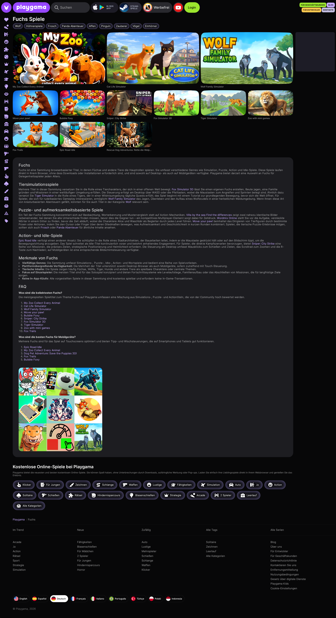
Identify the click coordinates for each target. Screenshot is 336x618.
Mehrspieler (149, 551)
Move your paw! (203, 221)
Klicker (146, 569)
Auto (144, 542)
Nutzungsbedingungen (285, 574)
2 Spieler (82, 556)
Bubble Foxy (32, 315)
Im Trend (18, 529)
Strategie (18, 565)
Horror (81, 569)
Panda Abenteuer (67, 227)
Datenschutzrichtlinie (284, 560)
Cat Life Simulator (35, 306)
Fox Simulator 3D (182, 189)
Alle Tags (211, 529)
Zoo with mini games (37, 328)
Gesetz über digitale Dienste (288, 579)
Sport (16, 560)
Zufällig (146, 529)
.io (14, 546)
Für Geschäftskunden (284, 556)
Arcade (17, 542)
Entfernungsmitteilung (284, 569)
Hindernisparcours (88, 565)
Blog (273, 542)
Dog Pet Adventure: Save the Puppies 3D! (50, 353)
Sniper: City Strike (263, 243)
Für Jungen (84, 560)
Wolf (128, 202)
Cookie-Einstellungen (284, 588)
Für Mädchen (85, 551)
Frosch (45, 227)
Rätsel (16, 556)
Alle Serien (277, 529)
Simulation (19, 569)
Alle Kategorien (215, 556)
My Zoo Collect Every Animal (42, 302)
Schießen (147, 556)
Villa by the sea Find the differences (209, 214)
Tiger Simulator (44, 195)
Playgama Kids (280, 583)
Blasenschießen (87, 546)
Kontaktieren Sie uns (283, 565)
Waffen (146, 565)
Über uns (276, 546)
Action (17, 551)
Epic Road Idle (27, 240)
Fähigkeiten (84, 542)
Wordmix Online (227, 218)
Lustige (146, 546)
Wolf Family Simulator (122, 198)
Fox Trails (30, 331)
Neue (80, 529)
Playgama (19, 519)
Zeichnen (212, 546)
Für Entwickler (279, 551)
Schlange (147, 560)
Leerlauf (211, 551)
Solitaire (211, 542)
